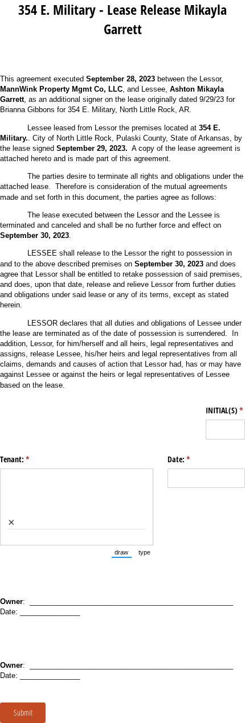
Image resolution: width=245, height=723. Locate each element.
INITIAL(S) (225, 410)
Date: (192, 459)
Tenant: (28, 459)
